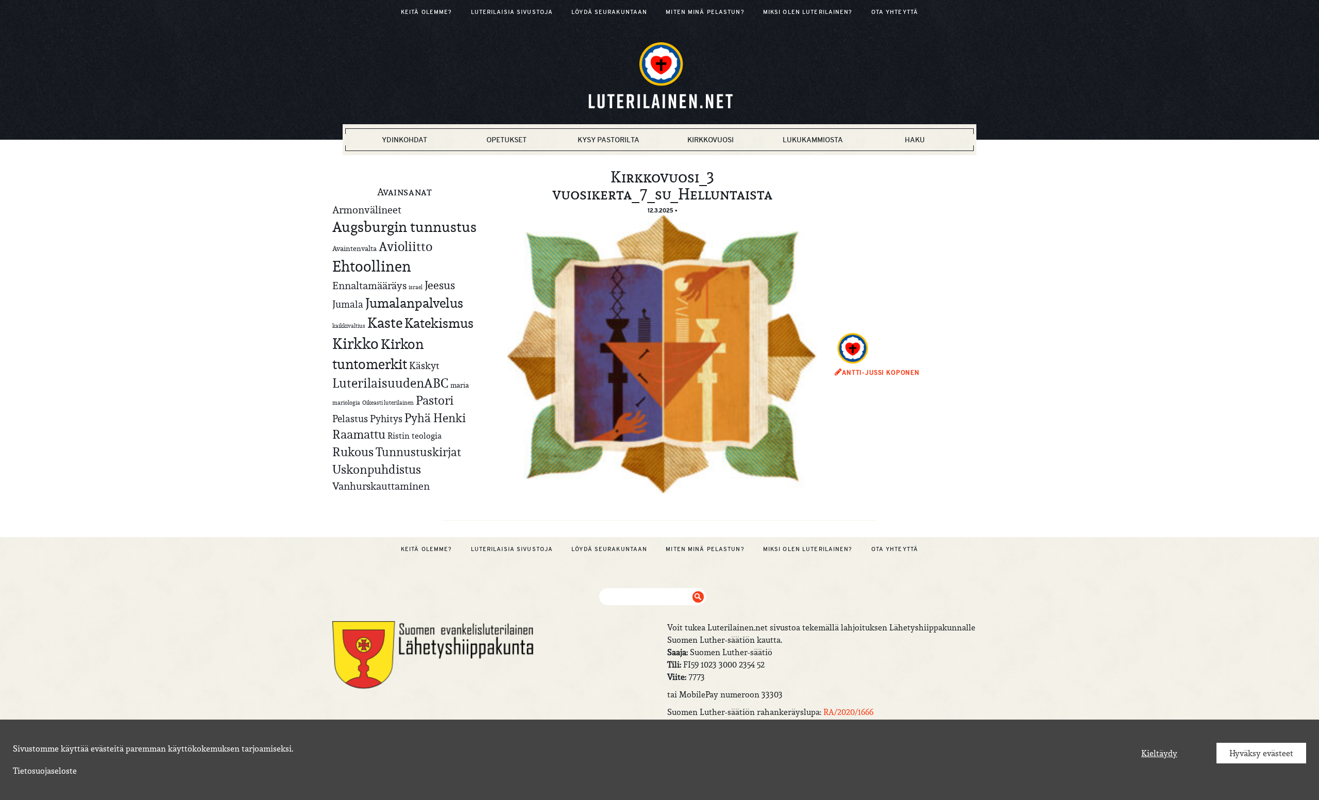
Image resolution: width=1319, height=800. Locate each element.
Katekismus (439, 323)
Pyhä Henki (435, 417)
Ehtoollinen (371, 266)
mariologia (346, 402)
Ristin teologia (414, 435)
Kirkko (355, 343)
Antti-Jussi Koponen (881, 373)
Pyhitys (386, 418)
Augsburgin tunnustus (404, 227)
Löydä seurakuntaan (609, 11)
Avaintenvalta (354, 248)
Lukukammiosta (813, 139)
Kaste (384, 323)
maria (459, 385)
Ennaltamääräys (369, 285)
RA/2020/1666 (848, 712)
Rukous (353, 452)
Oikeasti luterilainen (388, 402)
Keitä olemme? (426, 11)
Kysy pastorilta (608, 139)
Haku (915, 139)
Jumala (347, 304)
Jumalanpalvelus (414, 302)
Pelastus (350, 418)
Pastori (434, 400)
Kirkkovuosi (710, 139)
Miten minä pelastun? (705, 11)
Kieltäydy (1159, 753)
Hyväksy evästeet (1261, 753)
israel (415, 287)
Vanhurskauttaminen (381, 485)
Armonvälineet (366, 209)
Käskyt (424, 365)
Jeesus (440, 285)
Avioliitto (405, 246)
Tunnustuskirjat (418, 451)
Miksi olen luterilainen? (808, 11)
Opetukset (506, 139)
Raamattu (358, 434)
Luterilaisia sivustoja (512, 11)
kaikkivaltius (348, 325)
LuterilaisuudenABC (390, 383)
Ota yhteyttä (894, 11)
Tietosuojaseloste (45, 770)
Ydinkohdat (404, 139)
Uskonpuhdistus (376, 469)
